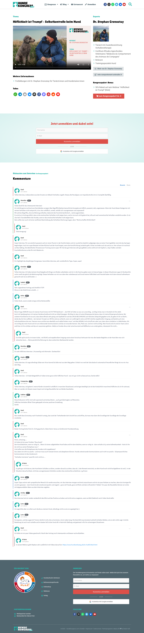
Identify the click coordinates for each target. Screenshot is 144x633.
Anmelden (91, 4)
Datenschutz (97, 629)
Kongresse (51, 4)
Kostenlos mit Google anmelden (73, 151)
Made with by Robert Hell (122, 629)
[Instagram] (109, 4)
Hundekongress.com (73, 629)
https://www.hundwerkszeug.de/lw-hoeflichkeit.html (80, 545)
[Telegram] (116, 4)
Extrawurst (78, 4)
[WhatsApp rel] (112, 4)
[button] (15, 94)
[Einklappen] (129, 201)
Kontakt (82, 629)
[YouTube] (124, 4)
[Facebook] (105, 4)
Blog (64, 4)
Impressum (89, 629)
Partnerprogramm (107, 629)
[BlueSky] (120, 4)
